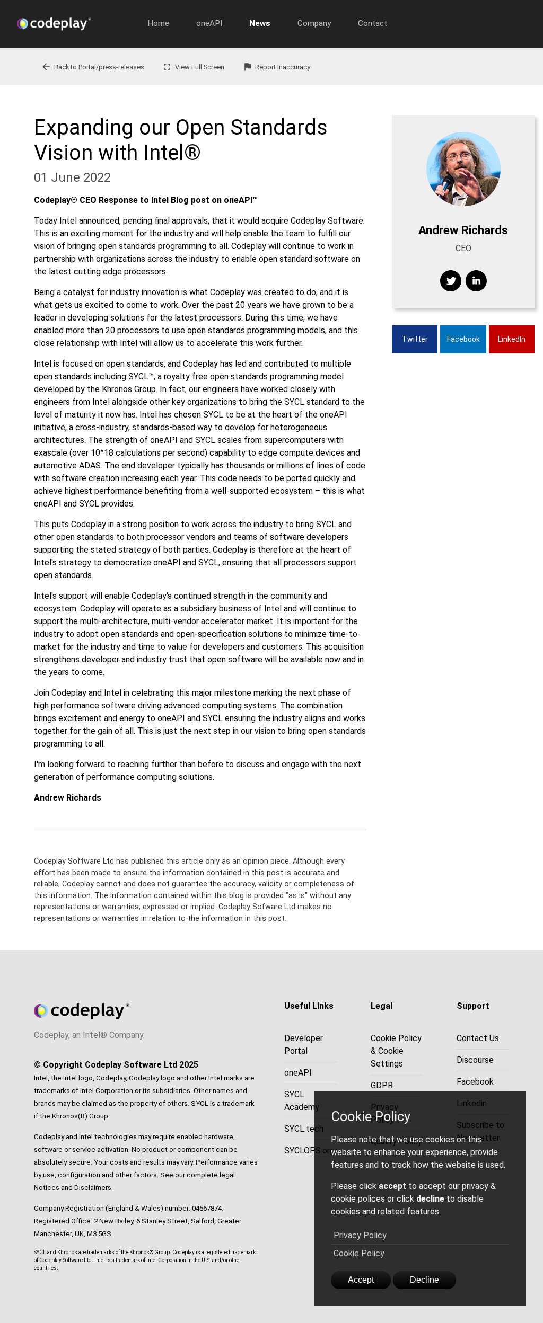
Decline (424, 1279)
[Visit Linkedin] (476, 280)
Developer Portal (303, 1044)
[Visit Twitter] (450, 280)
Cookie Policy (359, 1253)
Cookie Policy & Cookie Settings (396, 1051)
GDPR (382, 1085)
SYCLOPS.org (309, 1151)
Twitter (415, 339)
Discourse (475, 1060)
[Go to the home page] (75, 24)
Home (158, 23)
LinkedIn (512, 339)
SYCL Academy (301, 1100)
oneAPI (209, 23)
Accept (361, 1279)
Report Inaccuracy (276, 66)
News (259, 23)
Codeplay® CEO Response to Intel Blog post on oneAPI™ (146, 200)
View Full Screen (193, 66)
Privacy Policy (360, 1235)
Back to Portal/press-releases (92, 66)
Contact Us (478, 1038)
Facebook (463, 339)
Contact (372, 23)
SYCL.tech (303, 1129)
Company (314, 23)
